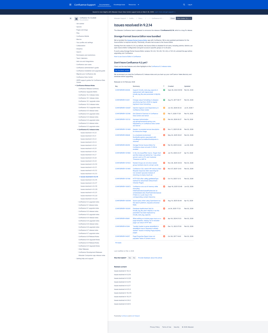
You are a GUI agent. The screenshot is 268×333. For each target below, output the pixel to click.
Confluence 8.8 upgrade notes (89, 227)
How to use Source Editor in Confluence (127, 56)
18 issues (118, 243)
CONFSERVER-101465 (123, 168)
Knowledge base (119, 4)
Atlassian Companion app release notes (92, 255)
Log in (190, 4)
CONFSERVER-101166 (122, 178)
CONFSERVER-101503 (123, 163)
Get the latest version (122, 70)
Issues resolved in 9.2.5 (89, 148)
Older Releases (84, 249)
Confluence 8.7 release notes (88, 230)
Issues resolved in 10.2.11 (122, 296)
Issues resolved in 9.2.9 (89, 161)
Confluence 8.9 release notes (88, 217)
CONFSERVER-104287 (123, 108)
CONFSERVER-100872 (123, 186)
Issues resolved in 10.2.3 (122, 271)
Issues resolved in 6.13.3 (122, 289)
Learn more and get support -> (164, 12)
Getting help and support (84, 258)
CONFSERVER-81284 (122, 226)
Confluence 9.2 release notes (89, 129)
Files (77, 33)
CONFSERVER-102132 (122, 119)
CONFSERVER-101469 (123, 129)
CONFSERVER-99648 (122, 135)
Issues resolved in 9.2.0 (89, 133)
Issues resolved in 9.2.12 (89, 170)
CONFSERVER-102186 (122, 113)
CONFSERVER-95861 (122, 218)
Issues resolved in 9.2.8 (89, 158)
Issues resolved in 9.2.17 (89, 183)
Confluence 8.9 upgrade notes (89, 221)
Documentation (104, 4)
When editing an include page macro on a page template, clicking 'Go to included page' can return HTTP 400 (147, 221)
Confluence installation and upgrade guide (90, 71)
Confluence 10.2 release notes (89, 95)
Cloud (173, 18)
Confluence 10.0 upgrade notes (89, 107)
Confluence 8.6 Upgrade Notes (89, 239)
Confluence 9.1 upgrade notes (89, 208)
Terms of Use (166, 327)
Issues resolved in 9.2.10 (89, 164)
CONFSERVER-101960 (123, 153)
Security (176, 327)
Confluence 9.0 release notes (88, 211)
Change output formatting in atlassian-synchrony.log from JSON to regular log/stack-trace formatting (146, 102)
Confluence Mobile (82, 36)
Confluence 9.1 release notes (88, 205)
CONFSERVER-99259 (122, 145)
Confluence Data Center (84, 77)
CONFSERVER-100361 (123, 208)
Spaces (79, 27)
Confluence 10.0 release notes (89, 104)
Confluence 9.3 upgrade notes (89, 126)
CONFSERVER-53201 (122, 100)
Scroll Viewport (135, 316)
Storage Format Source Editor (137, 40)
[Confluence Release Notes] (148, 18)
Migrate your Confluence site (86, 74)
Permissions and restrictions (85, 55)
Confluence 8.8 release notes (88, 224)
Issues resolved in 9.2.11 (89, 167)
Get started (80, 23)
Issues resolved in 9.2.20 (89, 189)
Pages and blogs (82, 30)
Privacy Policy (155, 327)
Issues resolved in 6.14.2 (122, 300)
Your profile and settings (84, 42)
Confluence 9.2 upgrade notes (89, 202)
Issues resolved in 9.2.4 (89, 145)
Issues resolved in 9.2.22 (89, 195)
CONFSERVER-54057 (122, 236)
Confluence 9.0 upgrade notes (89, 214)
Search (184, 4)
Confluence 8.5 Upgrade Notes (89, 246)
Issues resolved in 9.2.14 (89, 177)
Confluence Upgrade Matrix (88, 92)
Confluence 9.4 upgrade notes (89, 120)
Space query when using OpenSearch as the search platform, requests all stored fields (146, 203)
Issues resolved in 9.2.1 (88, 136)
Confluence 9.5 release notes (88, 110)
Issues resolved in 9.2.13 (89, 173)
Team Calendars (81, 58)
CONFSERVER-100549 (123, 200)
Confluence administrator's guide (87, 67)
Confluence (124, 316)
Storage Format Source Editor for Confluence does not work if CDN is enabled (145, 147)
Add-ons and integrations (85, 61)
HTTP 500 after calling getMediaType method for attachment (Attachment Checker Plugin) (145, 181)
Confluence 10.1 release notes (89, 98)
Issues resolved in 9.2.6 (89, 151)
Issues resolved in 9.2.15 (89, 180)
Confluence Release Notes (85, 85)
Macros (78, 39)
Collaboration (80, 45)
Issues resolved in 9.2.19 (89, 186)
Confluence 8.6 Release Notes (89, 236)
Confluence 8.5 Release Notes (89, 243)
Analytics (79, 49)
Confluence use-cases (83, 64)
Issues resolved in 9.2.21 (89, 192)
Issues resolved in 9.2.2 (88, 139)
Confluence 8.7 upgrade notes (89, 233)
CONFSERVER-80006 (122, 90)
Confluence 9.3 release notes (88, 123)
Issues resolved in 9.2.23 (89, 199)
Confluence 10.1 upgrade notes (89, 101)
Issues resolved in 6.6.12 (122, 304)
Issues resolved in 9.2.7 (88, 155)
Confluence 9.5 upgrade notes (89, 114)
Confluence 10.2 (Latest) (88, 18)
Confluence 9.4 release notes (88, 117)
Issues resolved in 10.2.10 (122, 293)
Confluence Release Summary (89, 88)
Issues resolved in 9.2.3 (89, 142)
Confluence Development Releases (90, 252)
